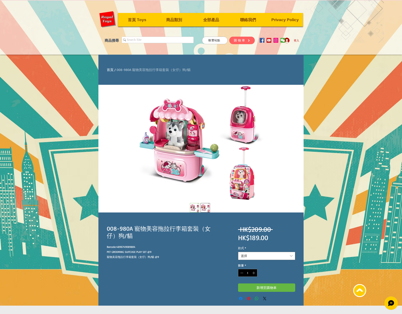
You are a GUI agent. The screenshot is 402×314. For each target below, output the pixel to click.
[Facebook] (262, 40)
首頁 (110, 70)
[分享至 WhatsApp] (256, 298)
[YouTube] (269, 40)
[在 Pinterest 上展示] (248, 298)
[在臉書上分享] (240, 298)
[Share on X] (264, 298)
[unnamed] (282, 40)
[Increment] (254, 273)
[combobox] (266, 256)
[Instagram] (275, 40)
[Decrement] (241, 273)
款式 (242, 248)
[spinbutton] (247, 273)
